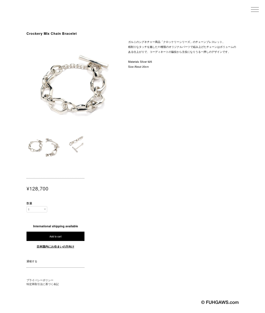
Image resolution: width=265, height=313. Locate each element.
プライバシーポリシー (39, 280)
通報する (31, 261)
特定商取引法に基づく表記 (42, 284)
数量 (29, 203)
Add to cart (55, 236)
